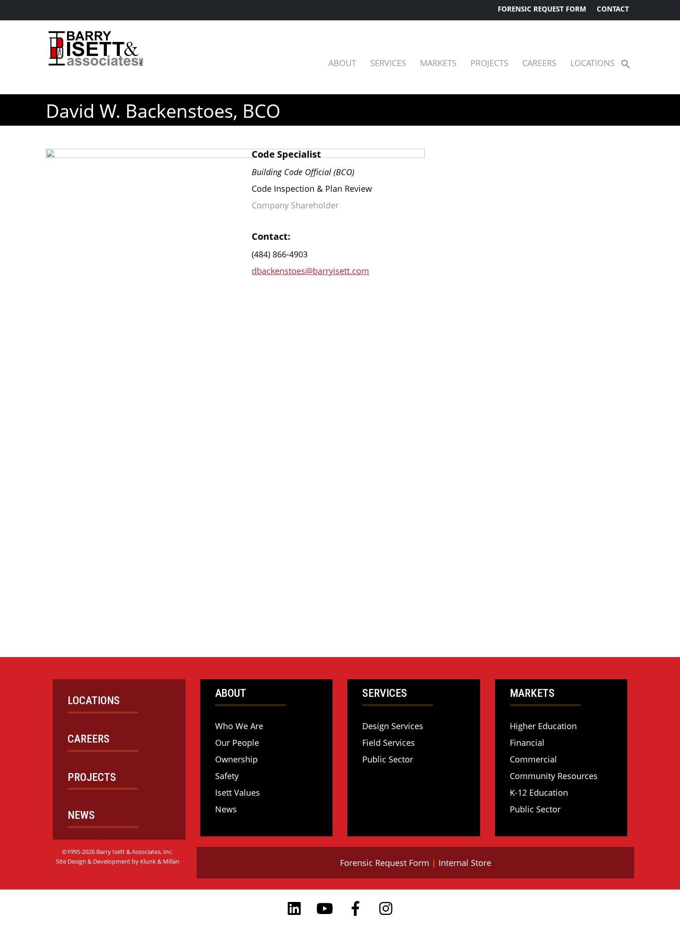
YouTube (324, 908)
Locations (592, 62)
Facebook (355, 908)
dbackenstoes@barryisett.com (310, 270)
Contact (613, 8)
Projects (489, 62)
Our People (237, 742)
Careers (539, 62)
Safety (227, 775)
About (342, 62)
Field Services (388, 742)
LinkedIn (294, 908)
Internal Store (465, 862)
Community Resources (554, 775)
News (226, 809)
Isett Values (237, 792)
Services (388, 62)
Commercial (533, 759)
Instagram (385, 908)
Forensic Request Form (542, 8)
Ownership (236, 759)
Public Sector (387, 759)
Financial (527, 742)
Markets (438, 62)
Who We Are (239, 725)
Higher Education (543, 725)
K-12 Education (539, 792)
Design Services (392, 725)
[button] (625, 63)
